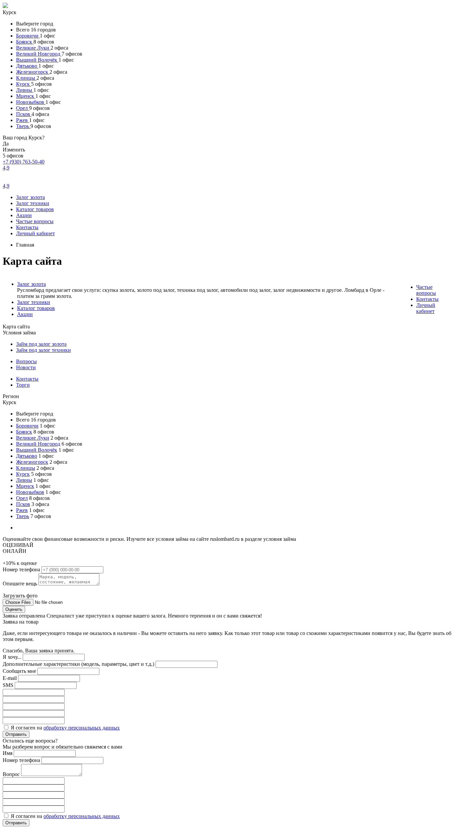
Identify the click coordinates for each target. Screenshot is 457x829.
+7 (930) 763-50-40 (23, 162)
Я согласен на (65, 727)
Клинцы (26, 78)
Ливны (24, 90)
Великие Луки (33, 48)
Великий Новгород (39, 54)
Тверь (23, 126)
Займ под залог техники (43, 350)
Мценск (25, 96)
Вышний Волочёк (37, 60)
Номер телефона (22, 569)
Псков (23, 114)
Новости (26, 367)
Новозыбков (30, 102)
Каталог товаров (35, 209)
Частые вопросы (35, 221)
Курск (23, 84)
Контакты (27, 227)
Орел (22, 108)
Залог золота (30, 197)
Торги (23, 385)
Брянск (24, 42)
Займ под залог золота (41, 344)
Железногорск (33, 72)
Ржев (22, 120)
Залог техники (32, 203)
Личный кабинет (35, 233)
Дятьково (27, 66)
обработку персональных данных (81, 727)
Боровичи (28, 36)
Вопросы (26, 361)
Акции (24, 215)
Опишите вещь (20, 583)
